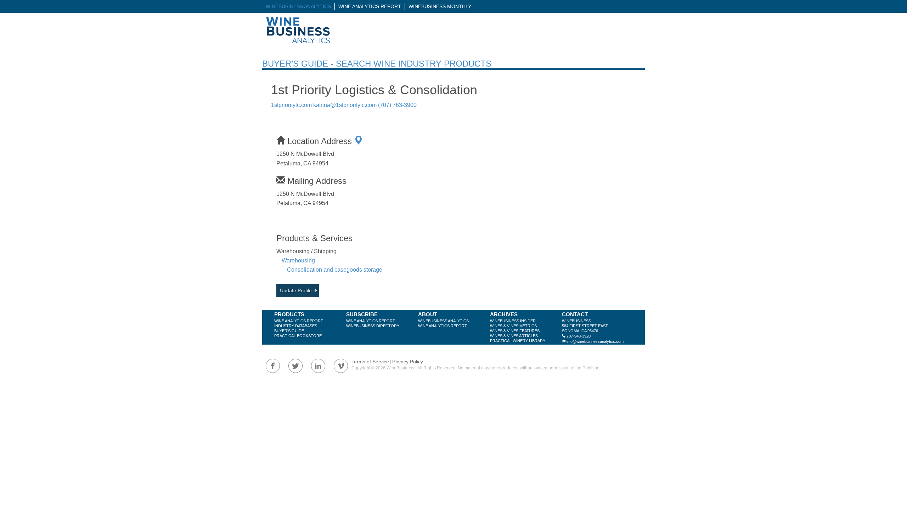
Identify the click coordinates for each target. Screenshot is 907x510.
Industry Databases (295, 326)
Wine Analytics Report (369, 6)
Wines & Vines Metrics (513, 326)
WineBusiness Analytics (298, 6)
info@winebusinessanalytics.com (595, 341)
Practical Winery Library (517, 341)
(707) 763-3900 (397, 105)
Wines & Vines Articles (514, 336)
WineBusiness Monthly (440, 6)
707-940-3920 (579, 336)
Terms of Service (370, 361)
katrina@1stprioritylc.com (345, 105)
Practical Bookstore (298, 336)
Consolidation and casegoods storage (334, 270)
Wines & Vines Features (515, 331)
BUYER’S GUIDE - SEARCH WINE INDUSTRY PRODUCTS (376, 63)
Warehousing (298, 260)
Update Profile (296, 290)
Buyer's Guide (289, 331)
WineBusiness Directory (372, 326)
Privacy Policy (407, 361)
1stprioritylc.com (291, 105)
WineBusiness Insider (513, 321)
